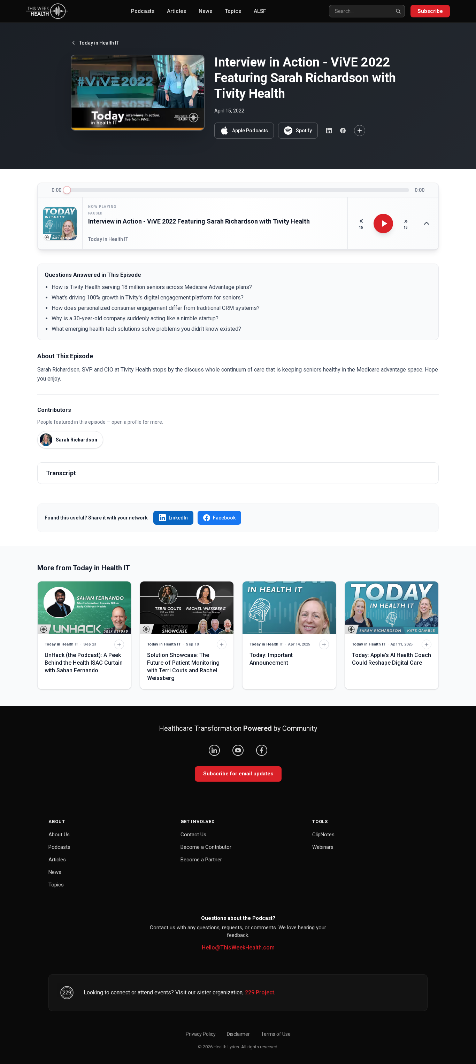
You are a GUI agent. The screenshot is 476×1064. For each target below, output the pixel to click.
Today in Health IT (99, 43)
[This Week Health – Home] (47, 11)
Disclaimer (238, 1034)
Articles (176, 11)
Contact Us (193, 834)
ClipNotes (323, 834)
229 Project (259, 992)
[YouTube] (238, 750)
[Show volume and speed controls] (426, 223)
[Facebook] (261, 750)
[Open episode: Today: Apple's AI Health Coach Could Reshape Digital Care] (391, 607)
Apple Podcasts (250, 130)
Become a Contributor (206, 847)
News (205, 11)
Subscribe (430, 11)
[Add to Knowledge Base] (359, 130)
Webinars (322, 847)
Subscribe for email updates (238, 773)
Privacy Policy (201, 1034)
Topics (233, 11)
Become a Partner (201, 859)
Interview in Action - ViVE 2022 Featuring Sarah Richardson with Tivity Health (199, 221)
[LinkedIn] (214, 750)
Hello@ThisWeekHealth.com (238, 947)
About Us (59, 834)
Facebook (224, 518)
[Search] (398, 11)
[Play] (383, 223)
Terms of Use (276, 1034)
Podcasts (142, 11)
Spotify (304, 130)
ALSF (260, 11)
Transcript (61, 473)
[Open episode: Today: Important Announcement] (289, 607)
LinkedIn (178, 518)
